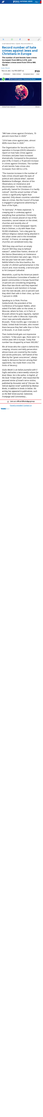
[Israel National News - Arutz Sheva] (22, 2)
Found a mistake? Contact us (21, 405)
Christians (6, 74)
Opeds (18, 43)
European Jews (28, 74)
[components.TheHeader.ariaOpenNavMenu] (7, 2)
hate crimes (17, 74)
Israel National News (8, 43)
